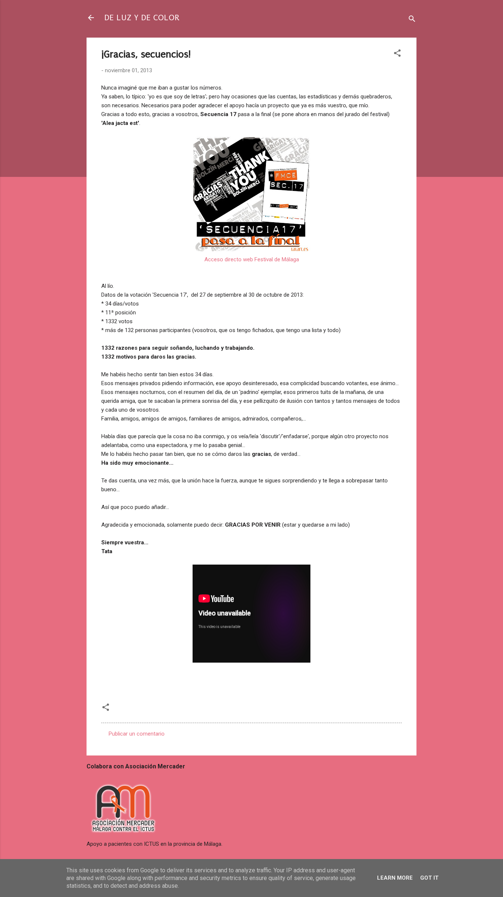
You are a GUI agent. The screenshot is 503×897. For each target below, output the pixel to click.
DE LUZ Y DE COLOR (141, 17)
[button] (397, 54)
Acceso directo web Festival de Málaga (251, 259)
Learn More (395, 878)
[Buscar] (412, 20)
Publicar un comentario (137, 733)
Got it (429, 878)
